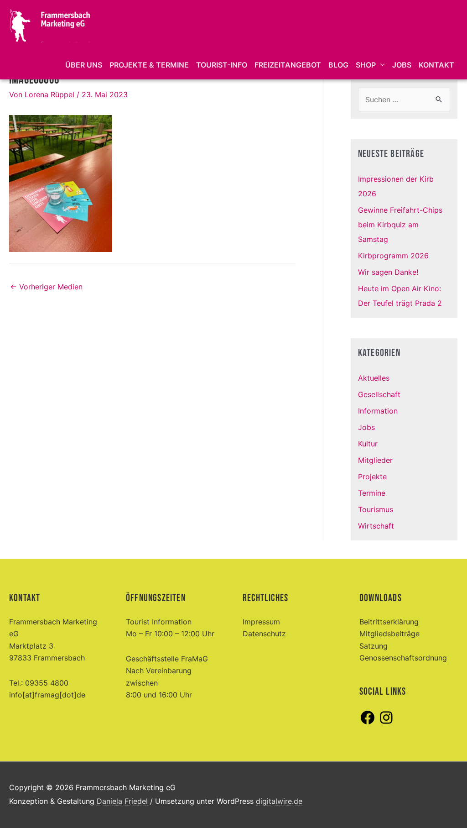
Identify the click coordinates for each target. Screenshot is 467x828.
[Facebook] (367, 723)
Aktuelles (373, 378)
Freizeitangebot (287, 64)
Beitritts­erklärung (389, 621)
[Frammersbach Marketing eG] (50, 24)
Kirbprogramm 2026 (393, 255)
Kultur (368, 443)
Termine (371, 493)
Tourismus (375, 509)
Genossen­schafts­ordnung (403, 657)
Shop (366, 64)
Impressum (261, 621)
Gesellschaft (379, 394)
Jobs (401, 64)
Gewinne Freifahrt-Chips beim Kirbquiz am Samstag (400, 224)
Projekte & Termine (149, 64)
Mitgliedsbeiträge (389, 633)
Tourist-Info (221, 64)
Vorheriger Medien (46, 286)
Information (378, 410)
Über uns (83, 64)
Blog (338, 64)
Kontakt (436, 64)
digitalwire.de (279, 801)
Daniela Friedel (122, 801)
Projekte (372, 476)
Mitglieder (375, 460)
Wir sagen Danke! (388, 272)
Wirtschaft (376, 525)
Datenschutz (264, 633)
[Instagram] (386, 723)
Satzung (373, 645)
